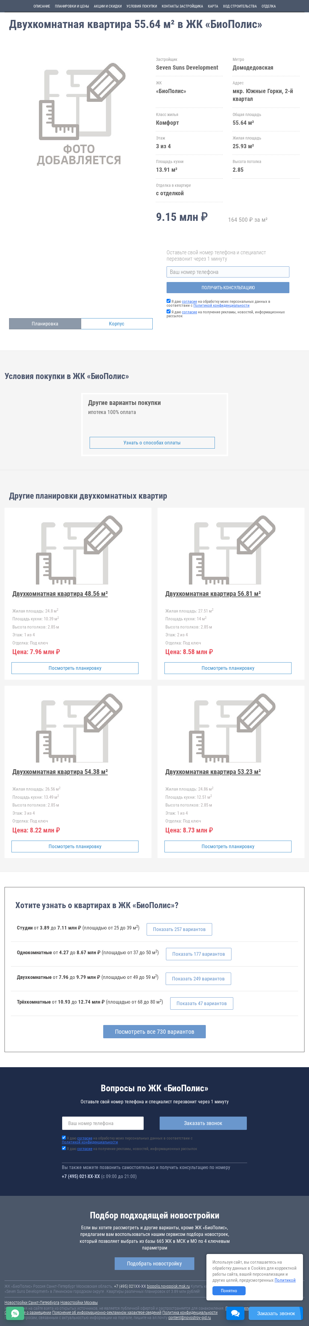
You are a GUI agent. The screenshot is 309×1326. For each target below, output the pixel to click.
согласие (189, 301)
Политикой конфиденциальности (221, 305)
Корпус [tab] (116, 324)
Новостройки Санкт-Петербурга (32, 1302)
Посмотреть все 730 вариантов (154, 1031)
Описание (41, 6)
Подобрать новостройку (154, 1263)
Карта (213, 6)
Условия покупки (141, 6)
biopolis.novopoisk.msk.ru (168, 1286)
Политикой (285, 1280)
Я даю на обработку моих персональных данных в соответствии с (218, 303)
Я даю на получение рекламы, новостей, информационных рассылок (226, 314)
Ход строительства (240, 6)
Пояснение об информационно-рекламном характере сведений (106, 1312)
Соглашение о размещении (28, 1312)
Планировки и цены (72, 6)
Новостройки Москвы (79, 1302)
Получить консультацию (228, 287)
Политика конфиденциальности (190, 1312)
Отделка (269, 6)
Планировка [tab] (45, 324)
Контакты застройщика (182, 6)
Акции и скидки (108, 6)
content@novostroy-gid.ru (189, 1317)
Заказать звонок (203, 1123)
